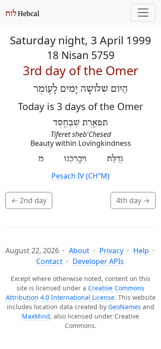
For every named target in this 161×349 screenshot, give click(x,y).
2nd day (29, 200)
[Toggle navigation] (143, 12)
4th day (133, 200)
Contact (49, 261)
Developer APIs (98, 261)
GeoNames (124, 306)
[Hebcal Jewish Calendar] (22, 12)
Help (141, 250)
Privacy (111, 250)
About (79, 250)
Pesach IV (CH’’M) (80, 176)
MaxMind (36, 316)
